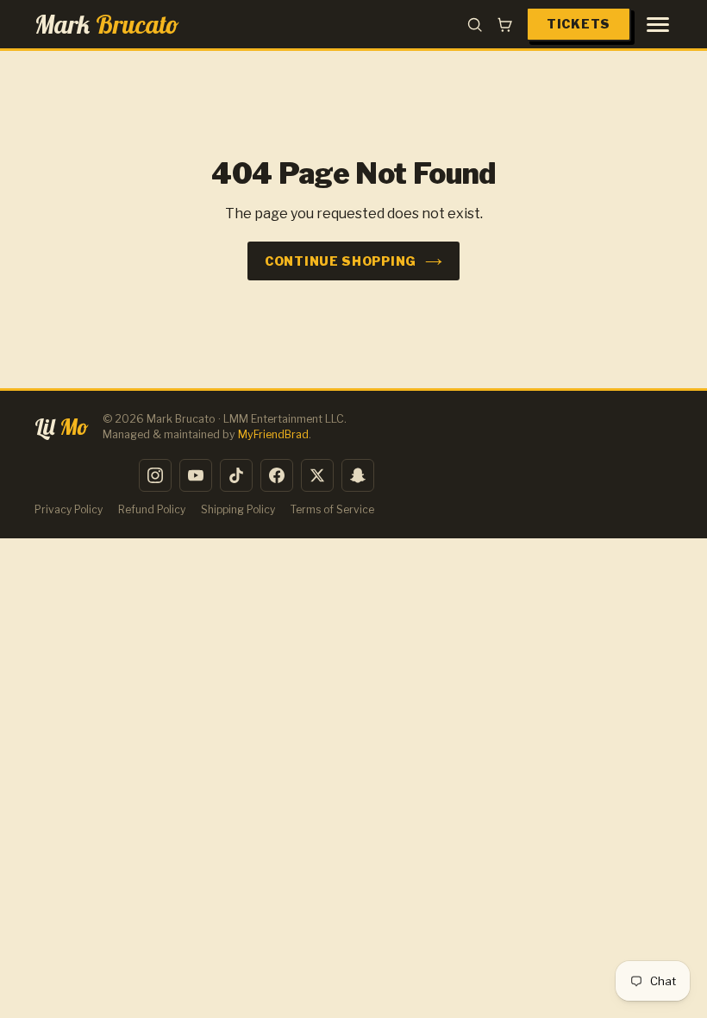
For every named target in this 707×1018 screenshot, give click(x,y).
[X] (317, 475)
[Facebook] (276, 475)
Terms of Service (332, 509)
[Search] (475, 25)
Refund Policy (151, 509)
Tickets (578, 23)
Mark (106, 24)
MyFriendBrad (273, 434)
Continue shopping (340, 261)
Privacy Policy (68, 509)
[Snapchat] (357, 475)
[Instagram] (155, 475)
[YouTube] (195, 475)
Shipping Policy (238, 509)
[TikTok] (236, 475)
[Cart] (505, 25)
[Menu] (658, 24)
